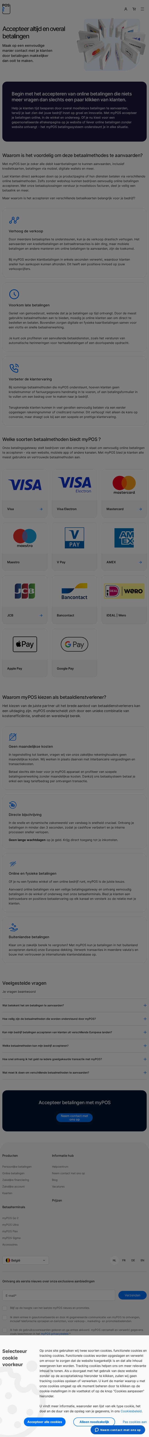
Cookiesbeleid (131, 1411)
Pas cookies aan (135, 1422)
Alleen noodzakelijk (94, 1422)
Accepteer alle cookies (44, 1422)
